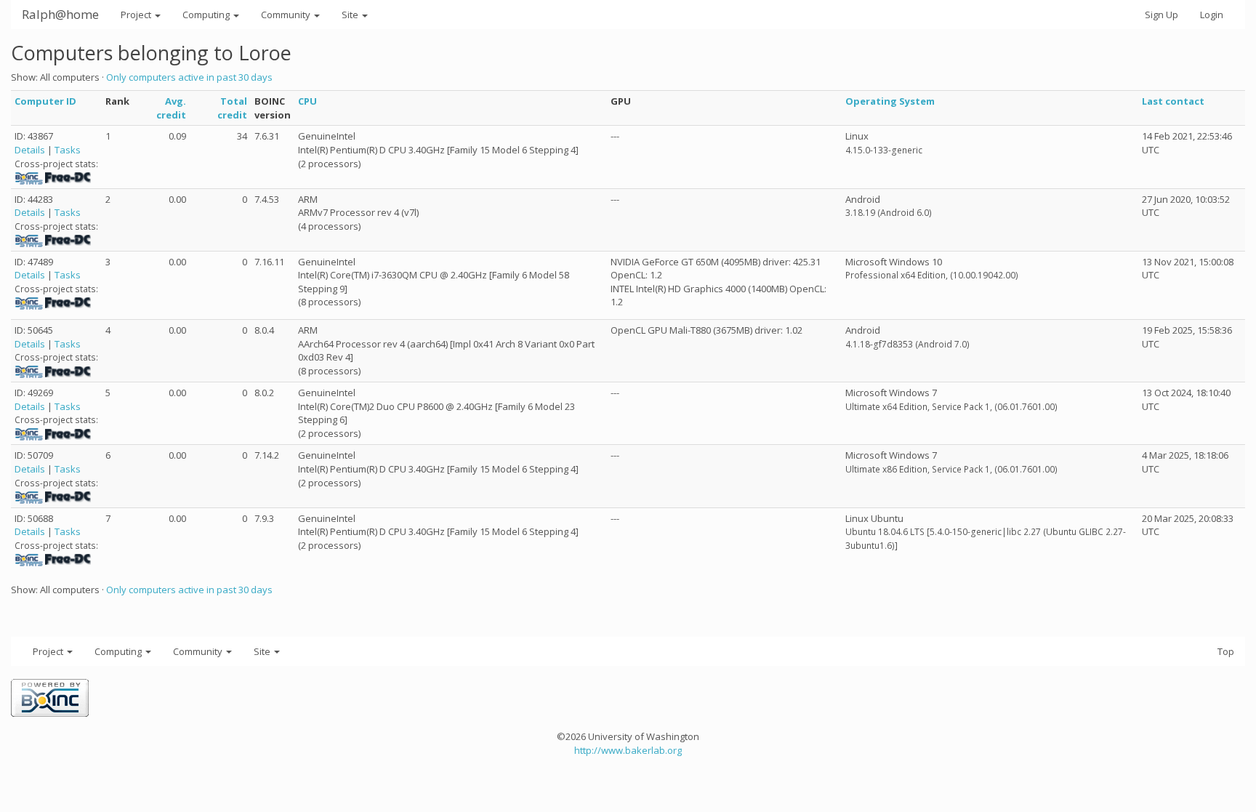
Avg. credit (171, 108)
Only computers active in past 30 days (189, 77)
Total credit (232, 108)
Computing (207, 14)
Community (287, 14)
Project (137, 14)
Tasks (68, 149)
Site (351, 14)
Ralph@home (60, 14)
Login (1211, 14)
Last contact (1173, 101)
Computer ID (45, 101)
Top (1225, 651)
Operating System (890, 101)
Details (30, 149)
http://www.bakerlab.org (628, 750)
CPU (307, 101)
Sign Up (1161, 14)
